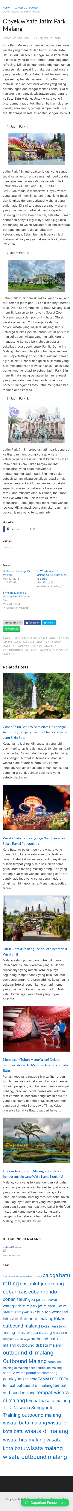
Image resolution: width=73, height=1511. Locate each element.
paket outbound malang (45, 1368)
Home (6, 7)
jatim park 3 (23, 1312)
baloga (50, 1275)
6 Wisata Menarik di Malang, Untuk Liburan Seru (17, 596)
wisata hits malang (24, 1440)
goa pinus (37, 1299)
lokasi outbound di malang (28, 1318)
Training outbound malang (32, 1415)
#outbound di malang (19, 650)
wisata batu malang (25, 1423)
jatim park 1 (48, 1306)
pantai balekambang (41, 1373)
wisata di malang (46, 1431)
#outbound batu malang (38, 646)
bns (24, 1283)
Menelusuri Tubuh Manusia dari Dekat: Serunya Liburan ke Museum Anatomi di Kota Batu (35, 1065)
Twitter (50, 622)
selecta (31, 1379)
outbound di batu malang (39, 1345)
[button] (45, 1502)
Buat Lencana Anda (11, 1255)
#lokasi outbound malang (35, 638)
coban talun (15, 1299)
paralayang (13, 1378)
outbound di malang (28, 1352)
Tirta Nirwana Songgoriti (27, 1407)
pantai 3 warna (14, 1373)
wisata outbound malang (35, 1457)
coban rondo (42, 1292)
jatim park (29, 1306)
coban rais (15, 1292)
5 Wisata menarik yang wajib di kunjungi (22, 1276)
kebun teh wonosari (50, 1312)
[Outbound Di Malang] (4, 1250)
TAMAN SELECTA (53, 1379)
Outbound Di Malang (12, 1247)
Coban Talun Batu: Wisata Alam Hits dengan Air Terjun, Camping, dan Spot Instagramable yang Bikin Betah (35, 732)
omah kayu (22, 1339)
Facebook (33, 622)
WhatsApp (12, 628)
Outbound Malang (25, 1361)
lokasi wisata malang (34, 1332)
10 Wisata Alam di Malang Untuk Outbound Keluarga (51, 574)
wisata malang (44, 1448)
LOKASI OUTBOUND (26, 7)
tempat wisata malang (48, 1400)
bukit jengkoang (46, 1283)
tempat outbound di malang (27, 1385)
